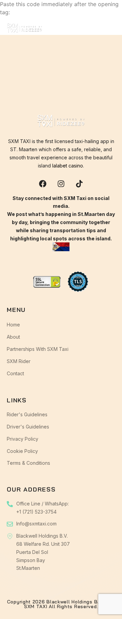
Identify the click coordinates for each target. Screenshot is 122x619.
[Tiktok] (79, 183)
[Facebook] (42, 183)
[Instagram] (61, 183)
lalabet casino (67, 165)
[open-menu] (110, 29)
